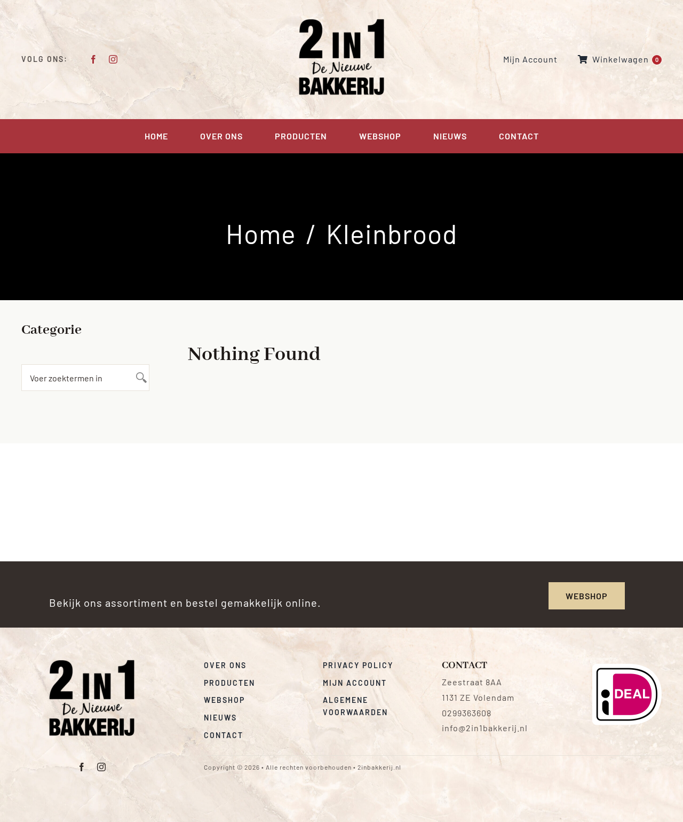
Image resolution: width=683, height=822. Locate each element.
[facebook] (93, 59)
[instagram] (113, 59)
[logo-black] (91, 664)
